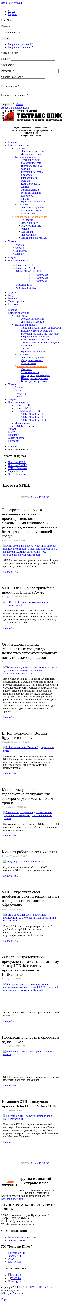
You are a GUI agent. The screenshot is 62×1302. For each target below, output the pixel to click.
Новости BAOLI (17, 465)
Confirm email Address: (14, 95)
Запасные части (17, 1240)
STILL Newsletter (17, 468)
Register (12, 14)
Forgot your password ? (20, 44)
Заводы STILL (16, 1255)
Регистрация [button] (16, 2)
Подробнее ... (10, 571)
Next (42, 496)
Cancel (19, 104)
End (47, 496)
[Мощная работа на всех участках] (23, 861)
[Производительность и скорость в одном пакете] (31, 1054)
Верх (4, 1299)
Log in (11, 11)
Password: (7, 70)
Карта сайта (14, 1261)
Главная (12, 446)
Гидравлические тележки (22, 1237)
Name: (5, 58)
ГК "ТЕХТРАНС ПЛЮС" (33, 1287)
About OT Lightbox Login (15, 107)
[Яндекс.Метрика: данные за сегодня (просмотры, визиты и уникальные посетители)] (12, 1293)
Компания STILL (17, 1252)
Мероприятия (15, 471)
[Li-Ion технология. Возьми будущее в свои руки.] (31, 750)
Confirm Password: (12, 76)
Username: (8, 64)
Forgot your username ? (20, 47)
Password (6, 26)
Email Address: (10, 86)
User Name (7, 20)
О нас (11, 1258)
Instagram (16, 1281)
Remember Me (13, 32)
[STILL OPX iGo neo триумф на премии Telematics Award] (31, 605)
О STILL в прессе (18, 474)
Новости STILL (17, 462)
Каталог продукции (12, 1198)
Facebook (16, 1275)
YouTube (16, 1278)
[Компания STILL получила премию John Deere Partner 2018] (31, 1118)
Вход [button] (4, 2)
